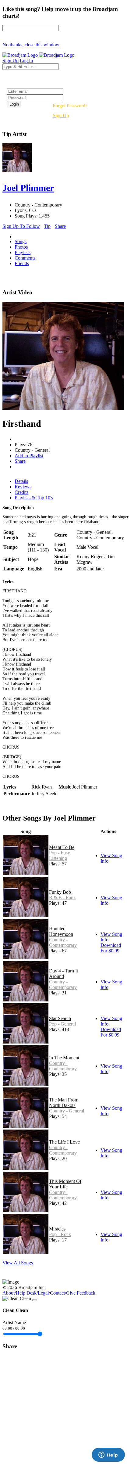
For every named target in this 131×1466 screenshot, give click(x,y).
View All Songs (17, 1262)
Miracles (57, 1228)
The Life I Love (64, 1141)
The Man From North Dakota (63, 1102)
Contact (57, 1292)
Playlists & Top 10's (34, 497)
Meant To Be (61, 847)
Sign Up (61, 115)
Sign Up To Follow (21, 226)
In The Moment (64, 1057)
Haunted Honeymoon (61, 931)
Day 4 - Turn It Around (63, 973)
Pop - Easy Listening (59, 855)
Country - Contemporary (63, 942)
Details (21, 481)
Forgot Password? (70, 105)
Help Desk (26, 1292)
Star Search (60, 1018)
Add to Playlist (29, 455)
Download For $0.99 (111, 948)
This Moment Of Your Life (65, 1184)
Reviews (23, 486)
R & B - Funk (62, 897)
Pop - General (62, 1023)
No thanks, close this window (30, 44)
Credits (21, 492)
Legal (43, 1292)
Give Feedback (80, 1292)
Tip (47, 226)
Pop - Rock (60, 1234)
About (8, 1292)
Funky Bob (60, 892)
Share (60, 226)
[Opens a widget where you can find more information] (108, 1455)
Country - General (66, 1110)
